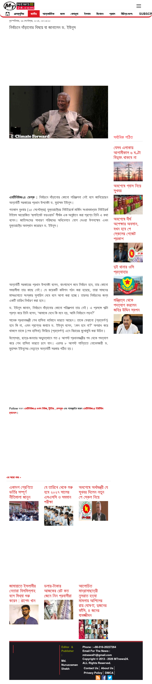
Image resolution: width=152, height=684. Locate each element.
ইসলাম (87, 14)
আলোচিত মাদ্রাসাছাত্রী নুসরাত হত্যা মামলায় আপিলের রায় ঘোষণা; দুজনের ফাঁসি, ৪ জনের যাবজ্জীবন (93, 600)
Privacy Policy (93, 673)
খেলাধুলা (74, 14)
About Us (107, 668)
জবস (62, 14)
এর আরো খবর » (13, 477)
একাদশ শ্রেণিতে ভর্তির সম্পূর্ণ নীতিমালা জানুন (21, 492)
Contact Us (91, 668)
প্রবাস (112, 14)
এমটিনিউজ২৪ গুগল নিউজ (35, 408)
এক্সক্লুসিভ (19, 14)
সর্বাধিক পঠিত (123, 137)
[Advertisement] (58, 57)
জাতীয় (34, 14)
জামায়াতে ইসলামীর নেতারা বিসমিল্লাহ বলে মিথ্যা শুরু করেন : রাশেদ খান (22, 592)
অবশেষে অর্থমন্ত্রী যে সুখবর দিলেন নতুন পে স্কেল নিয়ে (93, 492)
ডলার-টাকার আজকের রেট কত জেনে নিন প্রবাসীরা (58, 590)
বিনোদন (99, 14)
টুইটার (52, 408)
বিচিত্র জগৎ (127, 14)
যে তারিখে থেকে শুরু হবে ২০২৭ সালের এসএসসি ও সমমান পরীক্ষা (58, 494)
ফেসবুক (60, 408)
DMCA (109, 673)
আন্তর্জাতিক (48, 14)
